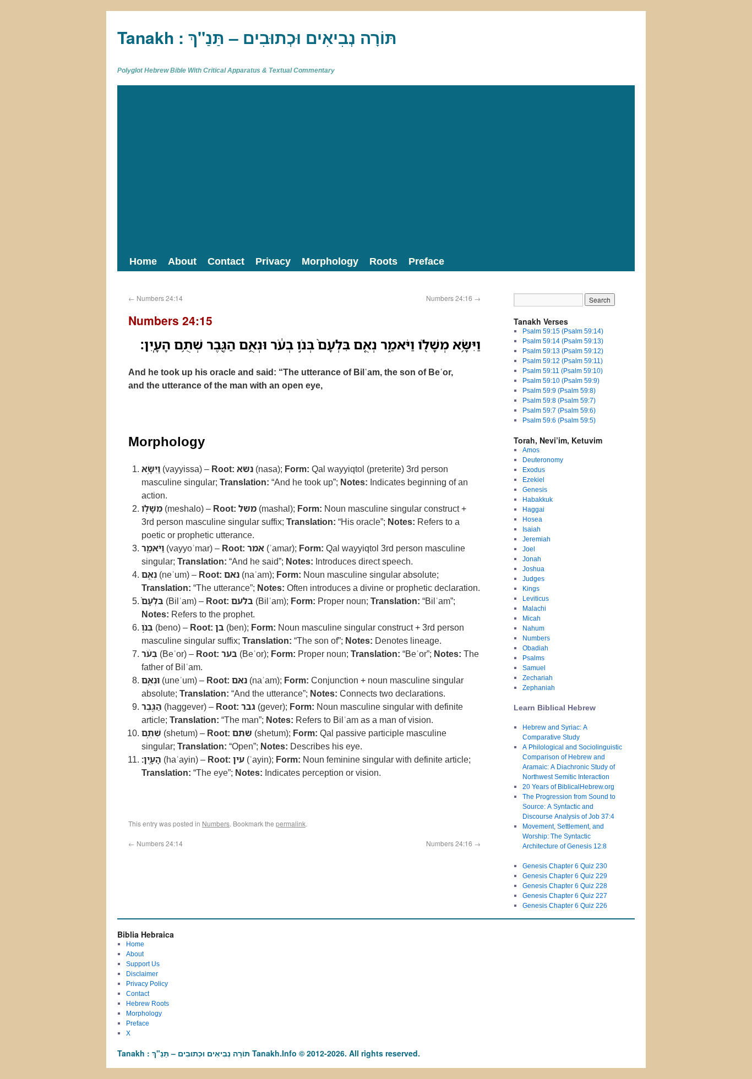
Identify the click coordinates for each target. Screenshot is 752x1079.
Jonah (531, 558)
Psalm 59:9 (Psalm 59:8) (559, 390)
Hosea (532, 519)
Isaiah (531, 529)
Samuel (534, 667)
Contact (226, 260)
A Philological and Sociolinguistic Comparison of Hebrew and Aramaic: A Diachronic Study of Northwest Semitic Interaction (572, 761)
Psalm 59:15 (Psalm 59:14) (562, 331)
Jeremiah (536, 539)
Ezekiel (533, 479)
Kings (531, 588)
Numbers (216, 823)
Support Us (143, 963)
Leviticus (535, 598)
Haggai (533, 509)
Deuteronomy (542, 459)
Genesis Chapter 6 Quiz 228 (564, 885)
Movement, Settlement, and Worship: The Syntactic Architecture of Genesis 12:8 (564, 836)
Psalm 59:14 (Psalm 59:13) (562, 341)
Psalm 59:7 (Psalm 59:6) (559, 410)
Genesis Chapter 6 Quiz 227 (564, 895)
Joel (528, 549)
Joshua (533, 568)
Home (143, 260)
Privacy (273, 260)
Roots (383, 260)
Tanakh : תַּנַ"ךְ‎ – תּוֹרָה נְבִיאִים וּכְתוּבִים (257, 37)
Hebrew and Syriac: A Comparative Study (554, 732)
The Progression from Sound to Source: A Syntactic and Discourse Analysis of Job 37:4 (568, 806)
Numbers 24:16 (453, 298)
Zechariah (537, 677)
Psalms (533, 657)
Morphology (330, 260)
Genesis (534, 489)
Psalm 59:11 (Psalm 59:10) (562, 370)
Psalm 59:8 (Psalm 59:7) (559, 400)
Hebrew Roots (147, 1003)
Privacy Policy (147, 983)
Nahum (533, 628)
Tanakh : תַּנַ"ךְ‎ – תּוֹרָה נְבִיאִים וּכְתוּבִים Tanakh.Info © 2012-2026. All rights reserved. (268, 1053)
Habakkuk (537, 499)
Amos (531, 449)
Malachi (534, 608)
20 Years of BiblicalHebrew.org (568, 786)
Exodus (533, 469)
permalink (291, 823)
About (182, 260)
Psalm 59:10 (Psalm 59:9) (561, 380)
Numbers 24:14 (155, 298)
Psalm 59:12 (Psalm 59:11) (562, 360)
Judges (533, 578)
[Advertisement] (376, 168)
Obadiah (535, 648)
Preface (426, 260)
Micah (531, 618)
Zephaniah (538, 687)
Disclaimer (142, 973)
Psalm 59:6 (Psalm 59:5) (559, 420)
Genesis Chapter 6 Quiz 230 (564, 865)
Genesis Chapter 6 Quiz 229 (564, 875)
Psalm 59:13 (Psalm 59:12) (562, 350)
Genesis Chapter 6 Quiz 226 (564, 905)
